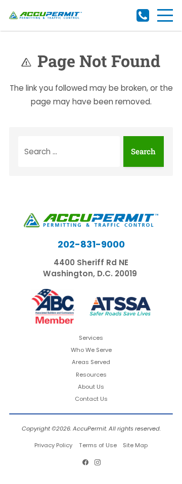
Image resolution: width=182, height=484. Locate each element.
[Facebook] (85, 462)
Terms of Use (98, 445)
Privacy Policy (53, 445)
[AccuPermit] (45, 15)
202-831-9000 (142, 15)
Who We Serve (91, 350)
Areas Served (91, 362)
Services (91, 338)
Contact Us (91, 399)
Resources (91, 375)
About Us (91, 387)
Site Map (135, 445)
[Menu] (165, 15)
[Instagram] (97, 462)
